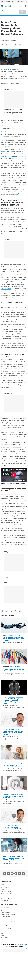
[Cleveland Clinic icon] (2, 6)
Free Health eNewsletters (6, 897)
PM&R (18, 19)
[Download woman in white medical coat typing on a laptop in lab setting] (14, 845)
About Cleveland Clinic (6, 886)
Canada (13, 1)
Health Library (4, 895)
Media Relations (4, 900)
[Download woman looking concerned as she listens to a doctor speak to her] (14, 752)
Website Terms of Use (6, 916)
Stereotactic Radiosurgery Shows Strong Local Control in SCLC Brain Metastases (13, 796)
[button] (25, 6)
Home (2, 884)
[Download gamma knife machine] (14, 783)
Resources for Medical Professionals (9, 898)
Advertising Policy (5, 910)
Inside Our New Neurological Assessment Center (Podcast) (12, 828)
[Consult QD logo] (7, 6)
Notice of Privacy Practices (7, 920)
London (22, 1)
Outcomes (3, 933)
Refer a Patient (4, 937)
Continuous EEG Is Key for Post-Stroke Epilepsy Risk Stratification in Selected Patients (13, 669)
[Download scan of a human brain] (14, 687)
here (16, 194)
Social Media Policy (5, 912)
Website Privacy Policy (6, 918)
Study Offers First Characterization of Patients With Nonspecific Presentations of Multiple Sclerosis (14, 765)
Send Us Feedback (5, 907)
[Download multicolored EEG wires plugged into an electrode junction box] (14, 656)
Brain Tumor (17, 792)
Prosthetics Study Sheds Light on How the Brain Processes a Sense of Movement (13, 638)
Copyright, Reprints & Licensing (8, 914)
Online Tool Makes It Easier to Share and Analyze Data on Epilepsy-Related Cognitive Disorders (14, 858)
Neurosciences (13, 19)
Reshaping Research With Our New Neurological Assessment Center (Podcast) (13, 732)
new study (6, 69)
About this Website (5, 909)
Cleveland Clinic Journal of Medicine (9, 930)
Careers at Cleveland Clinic (7, 887)
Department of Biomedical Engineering (12, 156)
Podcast (17, 729)
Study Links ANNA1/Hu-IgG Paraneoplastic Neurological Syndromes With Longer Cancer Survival (12, 701)
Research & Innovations (6, 893)
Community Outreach (6, 891)
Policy (13, 113)
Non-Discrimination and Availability (8, 921)
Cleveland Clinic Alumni (6, 928)
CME (2, 932)
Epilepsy (19, 666)
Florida (18, 1)
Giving (2, 889)
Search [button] (22, 11)
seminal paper (22, 494)
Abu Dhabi (8, 1)
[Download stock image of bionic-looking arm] (14, 625)
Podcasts (3, 935)
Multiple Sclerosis (19, 697)
